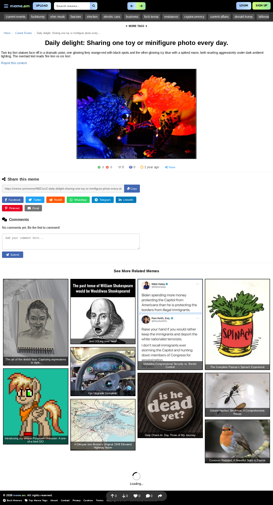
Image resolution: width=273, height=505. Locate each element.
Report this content (14, 63)
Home (7, 33)
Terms (99, 500)
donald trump (244, 16)
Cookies (88, 500)
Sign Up (261, 5)
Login (243, 5)
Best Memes (14, 500)
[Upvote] (99, 167)
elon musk (57, 16)
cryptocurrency (194, 16)
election (92, 16)
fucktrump (37, 16)
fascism (76, 16)
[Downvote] (107, 167)
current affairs (219, 16)
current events (15, 16)
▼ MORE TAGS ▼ (136, 26)
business (132, 16)
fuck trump (151, 16)
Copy (133, 188)
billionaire (265, 16)
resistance (171, 16)
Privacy (77, 500)
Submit (14, 254)
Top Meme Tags (38, 500)
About (54, 500)
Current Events (23, 33)
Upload (42, 6)
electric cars (112, 16)
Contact (65, 500)
